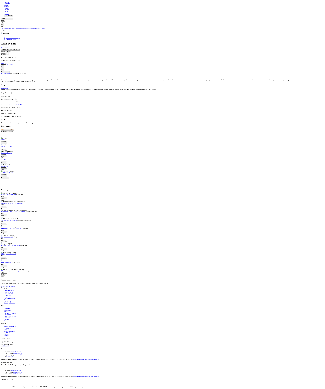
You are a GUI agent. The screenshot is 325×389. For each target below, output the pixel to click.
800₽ (2, 240)
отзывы (7, 73)
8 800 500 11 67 (5, 346)
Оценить (10, 64)
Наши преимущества (10, 316)
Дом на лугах (4, 166)
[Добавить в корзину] (7, 53)
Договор (6, 319)
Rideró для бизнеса (9, 303)
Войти (2, 20)
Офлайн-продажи (9, 290)
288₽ (2, 215)
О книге (3, 73)
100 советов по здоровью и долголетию (12, 203)
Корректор (7, 296)
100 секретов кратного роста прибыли (12, 271)
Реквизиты (7, 317)
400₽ (2, 206)
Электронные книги (10, 326)
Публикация (7, 301)
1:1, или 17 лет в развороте (8, 194)
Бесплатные (23, 28)
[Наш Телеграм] (5, 384)
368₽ (2, 223)
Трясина (3, 139)
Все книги (4, 28)
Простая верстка (9, 292)
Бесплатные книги (9, 331)
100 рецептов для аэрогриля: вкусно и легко (13, 211)
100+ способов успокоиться (9, 220)
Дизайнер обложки (9, 298)
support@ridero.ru (16, 351)
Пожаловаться (5, 71)
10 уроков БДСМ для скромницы (10, 245)
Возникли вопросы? (10, 313)
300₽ (2, 163)
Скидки (29, 28)
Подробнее (4, 63)
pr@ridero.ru (9, 356)
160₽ (2, 257)
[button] (162, 24)
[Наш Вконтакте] (5, 382)
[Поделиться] (2, 69)
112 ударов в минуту (7, 237)
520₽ (2, 266)
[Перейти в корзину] (4, 30)
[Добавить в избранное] (2, 66)
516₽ (2, 274)
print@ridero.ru (17, 353)
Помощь (6, 14)
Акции (6, 11)
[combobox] (162, 22)
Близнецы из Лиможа (7, 172)
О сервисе (7, 3)
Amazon (14, 104)
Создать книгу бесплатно (8, 286)
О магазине (7, 310)
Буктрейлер (7, 295)
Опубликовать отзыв (6, 131)
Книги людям (41, 28)
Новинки (6, 329)
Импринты (10, 28)
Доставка (6, 335)
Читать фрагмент (5, 51)
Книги (6, 311)
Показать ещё (4, 178)
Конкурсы (7, 6)
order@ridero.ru (21, 355)
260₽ (2, 198)
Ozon (10, 104)
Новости (6, 9)
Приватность (8, 314)
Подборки (34, 28)
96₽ (2, 249)
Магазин (6, 2)
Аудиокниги (7, 328)
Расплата (3, 159)
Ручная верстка (8, 293)
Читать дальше (5, 368)
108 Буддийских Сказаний (8, 254)
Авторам (6, 8)
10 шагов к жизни (6, 262)
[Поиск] (2, 24)
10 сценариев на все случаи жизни (11, 228)
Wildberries (23, 104)
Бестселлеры (16, 28)
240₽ (2, 143)
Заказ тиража (8, 300)
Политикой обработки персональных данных (86, 359)
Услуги (6, 5)
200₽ (2, 149)
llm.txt (5, 321)
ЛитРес (18, 104)
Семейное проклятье (7, 146)
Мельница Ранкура (6, 153)
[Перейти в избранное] (2, 30)
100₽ (2, 176)
